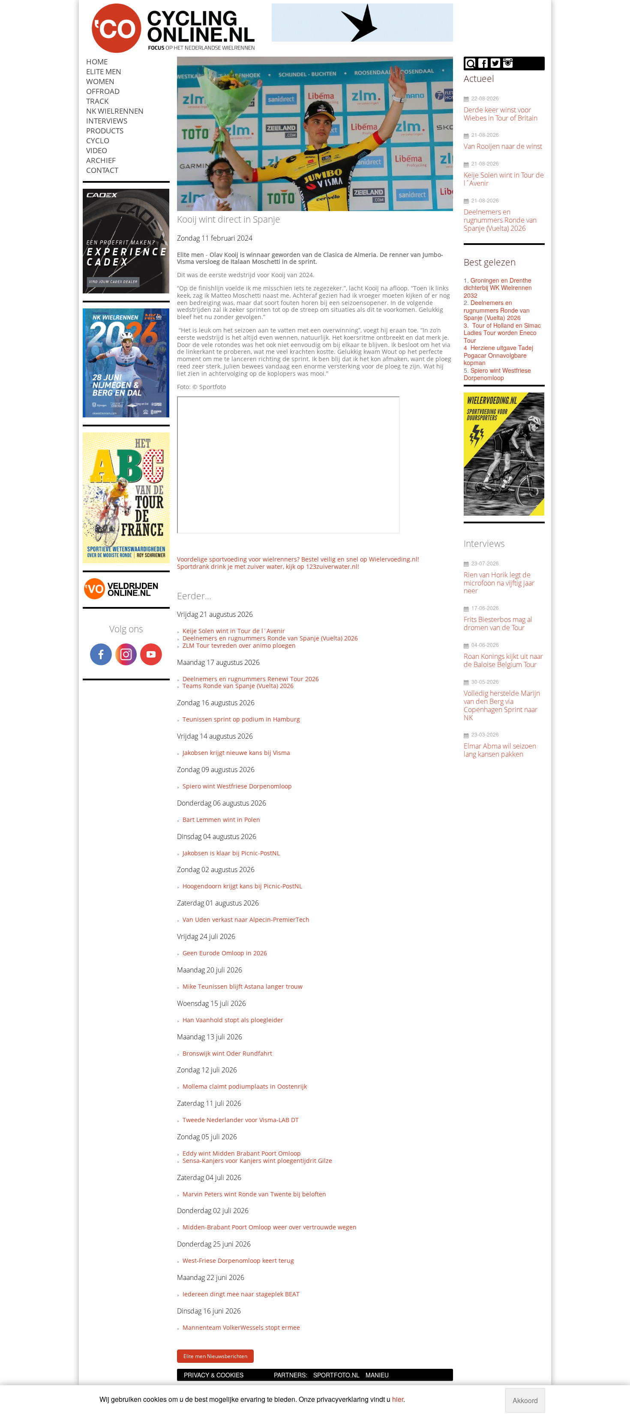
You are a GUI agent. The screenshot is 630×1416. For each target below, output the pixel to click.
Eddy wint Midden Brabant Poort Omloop (242, 1153)
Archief (101, 160)
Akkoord (525, 1400)
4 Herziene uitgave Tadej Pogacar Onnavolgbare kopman (498, 355)
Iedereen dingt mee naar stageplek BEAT (241, 1294)
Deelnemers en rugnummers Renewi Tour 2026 (251, 679)
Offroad (103, 91)
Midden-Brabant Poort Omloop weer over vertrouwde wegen (270, 1227)
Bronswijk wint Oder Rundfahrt (227, 1053)
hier (397, 1399)
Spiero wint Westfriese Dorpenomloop (237, 786)
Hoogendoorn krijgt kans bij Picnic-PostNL (242, 886)
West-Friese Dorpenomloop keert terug (238, 1260)
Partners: (290, 1375)
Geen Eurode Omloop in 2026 (225, 953)
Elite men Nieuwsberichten (215, 1356)
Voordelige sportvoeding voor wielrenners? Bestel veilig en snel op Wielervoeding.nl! (298, 559)
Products (104, 131)
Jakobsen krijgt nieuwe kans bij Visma (236, 753)
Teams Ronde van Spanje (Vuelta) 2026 (238, 686)
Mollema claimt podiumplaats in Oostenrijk (245, 1086)
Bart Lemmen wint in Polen (221, 819)
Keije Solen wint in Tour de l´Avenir (234, 631)
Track (97, 101)
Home (97, 61)
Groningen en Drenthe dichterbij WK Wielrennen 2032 (498, 287)
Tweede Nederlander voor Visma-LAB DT (241, 1120)
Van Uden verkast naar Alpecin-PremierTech (246, 919)
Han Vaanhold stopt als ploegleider (233, 1020)
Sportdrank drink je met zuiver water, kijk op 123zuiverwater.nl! (268, 566)
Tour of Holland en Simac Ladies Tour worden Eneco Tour (502, 332)
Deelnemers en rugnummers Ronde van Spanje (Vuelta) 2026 (270, 638)
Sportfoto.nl (336, 1375)
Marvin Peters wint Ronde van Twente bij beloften (254, 1194)
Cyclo (97, 140)
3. (466, 325)
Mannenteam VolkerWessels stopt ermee (241, 1327)
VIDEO (96, 150)
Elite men (103, 71)
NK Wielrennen (115, 111)
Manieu (377, 1375)
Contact (102, 170)
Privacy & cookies (213, 1375)
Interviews (106, 121)
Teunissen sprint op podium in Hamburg (241, 719)
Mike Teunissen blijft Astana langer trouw (243, 986)
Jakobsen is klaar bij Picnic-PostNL (231, 853)
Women (100, 81)
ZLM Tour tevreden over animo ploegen (239, 645)
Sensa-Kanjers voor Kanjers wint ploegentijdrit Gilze (257, 1160)
